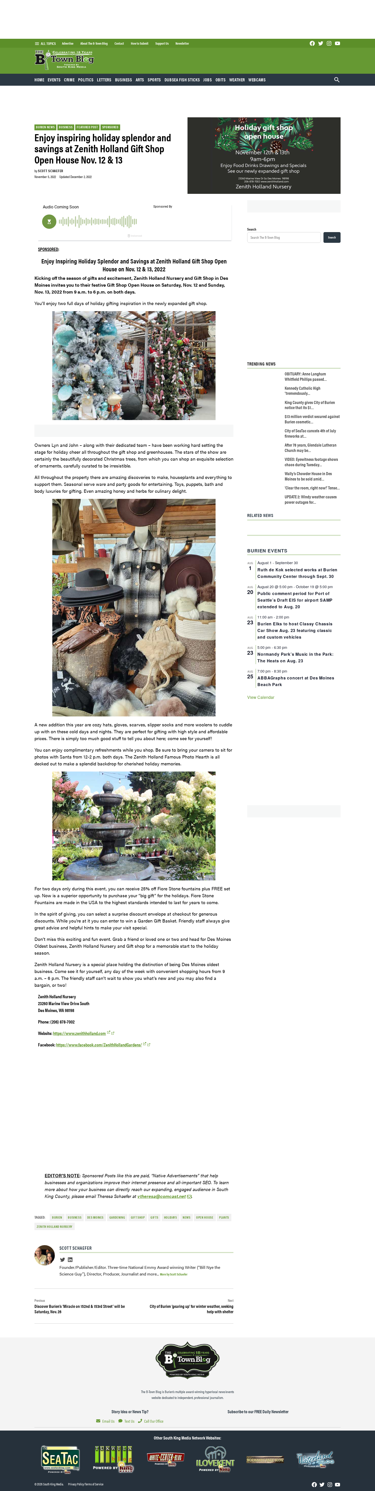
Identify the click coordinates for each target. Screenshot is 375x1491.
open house (204, 1217)
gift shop (138, 1217)
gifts (154, 1217)
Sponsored (110, 127)
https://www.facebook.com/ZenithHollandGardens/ (99, 1044)
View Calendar (260, 697)
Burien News (45, 127)
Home (39, 80)
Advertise (67, 43)
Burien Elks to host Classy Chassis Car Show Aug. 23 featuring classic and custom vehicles (294, 630)
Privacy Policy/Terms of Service (85, 1484)
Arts (140, 80)
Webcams (257, 80)
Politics (85, 80)
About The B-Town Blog (94, 43)
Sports (154, 80)
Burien (57, 1217)
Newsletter (182, 43)
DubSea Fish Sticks (182, 80)
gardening (117, 1217)
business (74, 1217)
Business (123, 80)
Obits (221, 80)
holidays (170, 1217)
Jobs (207, 80)
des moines (95, 1217)
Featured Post (87, 127)
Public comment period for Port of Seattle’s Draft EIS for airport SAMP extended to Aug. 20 (295, 600)
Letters (104, 80)
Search (251, 229)
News (187, 1217)
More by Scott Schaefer (174, 1274)
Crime (69, 80)
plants (224, 1217)
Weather (237, 80)
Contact (119, 43)
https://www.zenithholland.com (79, 1033)
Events (54, 80)
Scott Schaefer (50, 170)
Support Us (162, 43)
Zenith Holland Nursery (54, 1226)
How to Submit (139, 43)
